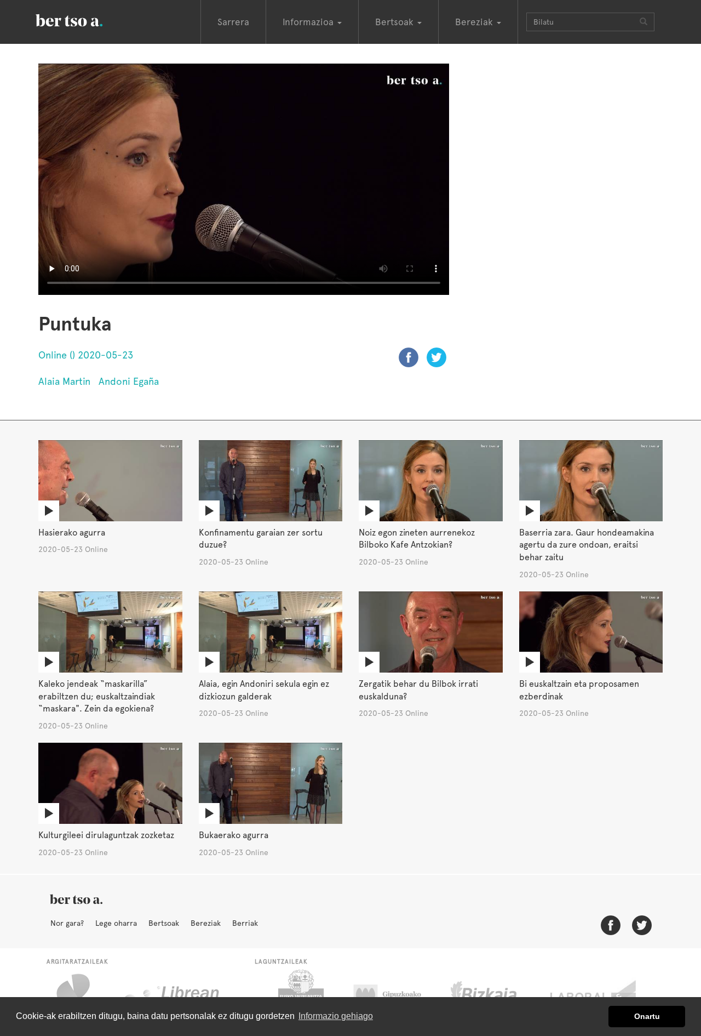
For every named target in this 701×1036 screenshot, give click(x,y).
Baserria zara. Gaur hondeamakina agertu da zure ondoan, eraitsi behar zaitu (586, 545)
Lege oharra (116, 923)
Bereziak (206, 923)
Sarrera (233, 21)
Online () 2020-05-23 (85, 355)
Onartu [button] (647, 1016)
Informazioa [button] (309, 21)
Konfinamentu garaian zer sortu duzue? (261, 538)
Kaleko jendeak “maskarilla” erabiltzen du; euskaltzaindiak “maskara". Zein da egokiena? (96, 696)
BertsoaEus (85, 19)
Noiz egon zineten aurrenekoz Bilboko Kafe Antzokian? (417, 538)
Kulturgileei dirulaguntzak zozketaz (106, 835)
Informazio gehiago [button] (335, 1016)
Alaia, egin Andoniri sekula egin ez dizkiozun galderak (264, 690)
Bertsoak (163, 923)
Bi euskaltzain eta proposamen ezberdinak (579, 690)
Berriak (245, 923)
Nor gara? (67, 923)
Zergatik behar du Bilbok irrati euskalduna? (418, 690)
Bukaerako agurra (233, 835)
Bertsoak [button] (395, 21)
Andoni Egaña (129, 381)
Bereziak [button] (475, 21)
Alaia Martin (64, 381)
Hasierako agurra (71, 532)
